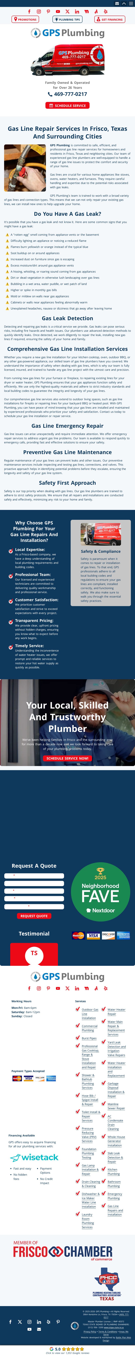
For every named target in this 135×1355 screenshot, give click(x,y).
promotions (26, 19)
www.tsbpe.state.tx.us (114, 1327)
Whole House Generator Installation (116, 1141)
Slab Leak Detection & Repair (115, 1157)
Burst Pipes (89, 1038)
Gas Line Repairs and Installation (115, 1210)
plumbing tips (69, 19)
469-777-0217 (70, 93)
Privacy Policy (90, 1331)
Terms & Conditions (107, 1331)
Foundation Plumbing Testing (89, 1153)
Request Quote (34, 916)
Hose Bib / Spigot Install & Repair (90, 1100)
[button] (29, 11)
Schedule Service (69, 105)
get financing (111, 19)
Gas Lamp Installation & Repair (90, 1169)
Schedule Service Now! (67, 758)
